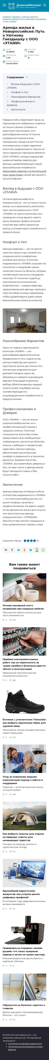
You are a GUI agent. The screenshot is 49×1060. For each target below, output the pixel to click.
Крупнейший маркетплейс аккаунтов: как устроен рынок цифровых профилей (21, 894)
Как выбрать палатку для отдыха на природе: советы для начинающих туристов (23, 837)
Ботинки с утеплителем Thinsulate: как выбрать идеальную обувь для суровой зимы (24, 722)
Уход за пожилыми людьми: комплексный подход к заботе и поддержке (23, 779)
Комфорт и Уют (19, 92)
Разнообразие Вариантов (25, 97)
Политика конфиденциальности (25, 1043)
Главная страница (12, 17)
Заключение (18, 109)
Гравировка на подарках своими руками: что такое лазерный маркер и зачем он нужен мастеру (24, 951)
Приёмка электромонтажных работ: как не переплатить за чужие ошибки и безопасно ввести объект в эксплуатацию (24, 664)
